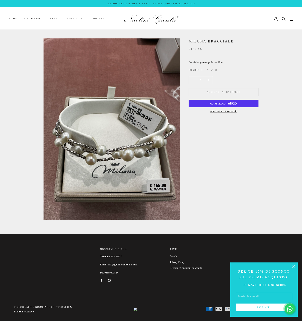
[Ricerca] (284, 18)
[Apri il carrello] (291, 19)
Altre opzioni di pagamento (223, 111)
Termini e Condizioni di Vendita (186, 268)
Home (13, 18)
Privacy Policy (177, 262)
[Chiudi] (293, 266)
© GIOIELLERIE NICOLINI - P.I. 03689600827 (43, 307)
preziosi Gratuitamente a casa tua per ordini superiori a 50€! (151, 4)
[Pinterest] (216, 70)
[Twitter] (212, 70)
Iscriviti (264, 307)
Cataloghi (75, 18)
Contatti (98, 18)
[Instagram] (109, 280)
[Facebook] (207, 70)
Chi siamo (32, 18)
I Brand (54, 18)
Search (173, 256)
